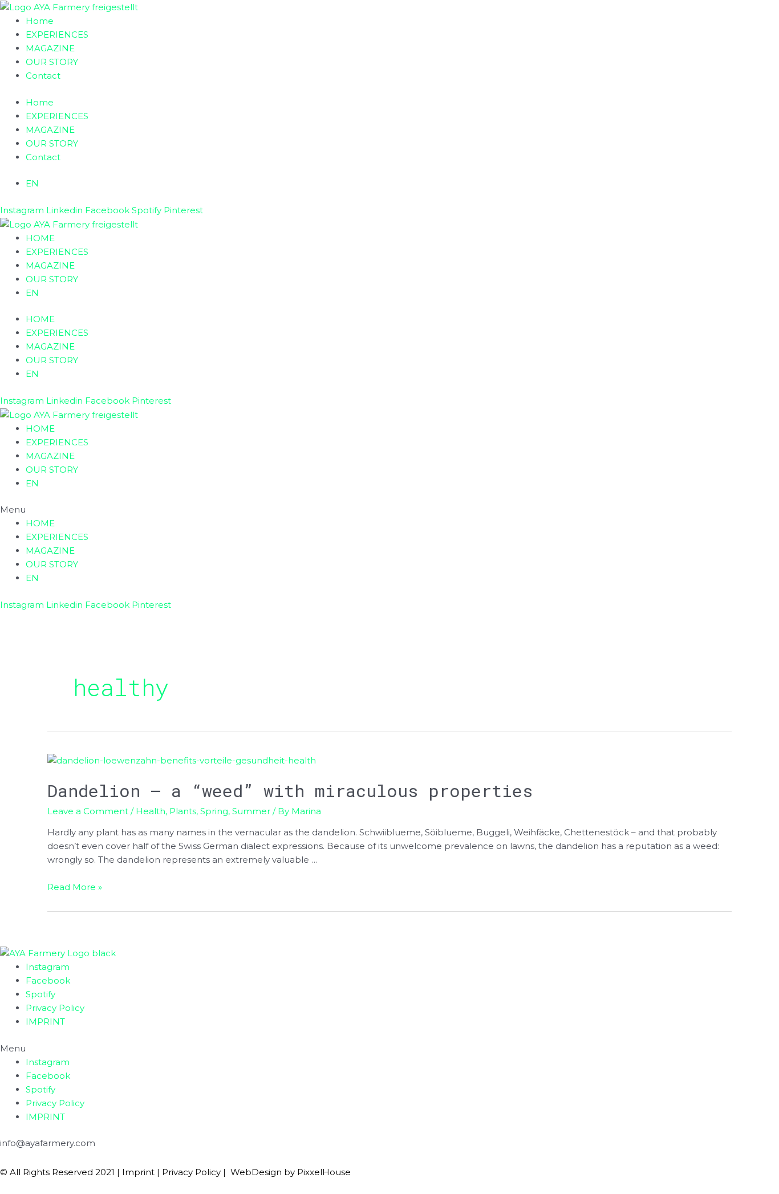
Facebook (48, 980)
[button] (389, 510)
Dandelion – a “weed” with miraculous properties (290, 790)
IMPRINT (45, 1021)
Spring (214, 811)
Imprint (138, 1172)
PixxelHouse (324, 1172)
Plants (182, 811)
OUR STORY (52, 61)
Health (150, 811)
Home (40, 20)
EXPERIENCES (57, 34)
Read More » (74, 887)
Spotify (40, 994)
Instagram (48, 966)
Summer (251, 811)
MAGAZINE (50, 48)
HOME (40, 238)
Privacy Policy (55, 1007)
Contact (43, 75)
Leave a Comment (87, 811)
